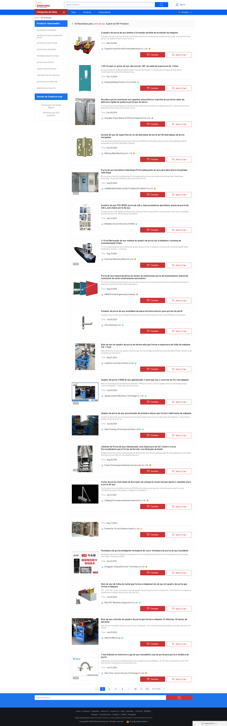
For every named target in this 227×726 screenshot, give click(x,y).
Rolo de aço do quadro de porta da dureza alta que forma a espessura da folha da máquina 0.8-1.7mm (145, 345)
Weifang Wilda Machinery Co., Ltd (118, 153)
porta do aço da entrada (47, 43)
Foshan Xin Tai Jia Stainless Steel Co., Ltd (121, 529)
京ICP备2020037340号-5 (139, 722)
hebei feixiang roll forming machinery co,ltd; (122, 429)
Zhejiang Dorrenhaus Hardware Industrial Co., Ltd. (125, 500)
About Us (104, 711)
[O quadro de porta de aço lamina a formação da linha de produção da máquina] (85, 45)
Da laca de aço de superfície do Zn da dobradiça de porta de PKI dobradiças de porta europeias (142, 136)
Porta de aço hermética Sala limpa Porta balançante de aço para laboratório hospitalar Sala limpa (144, 171)
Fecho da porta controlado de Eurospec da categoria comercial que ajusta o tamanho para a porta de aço (146, 483)
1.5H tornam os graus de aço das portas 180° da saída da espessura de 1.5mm (139, 66)
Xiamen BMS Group (112, 638)
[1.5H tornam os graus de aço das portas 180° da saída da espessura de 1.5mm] (85, 78)
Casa (73, 12)
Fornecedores (104, 12)
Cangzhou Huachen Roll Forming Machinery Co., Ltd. (126, 49)
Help (122, 711)
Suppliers (95, 711)
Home (78, 711)
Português (185, 12)
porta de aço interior (45, 62)
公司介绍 (138, 711)
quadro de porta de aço (46, 69)
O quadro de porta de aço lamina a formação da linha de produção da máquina (139, 32)
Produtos (87, 12)
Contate (154, 55)
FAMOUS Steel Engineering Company (119, 294)
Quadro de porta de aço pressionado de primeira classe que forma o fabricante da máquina (146, 413)
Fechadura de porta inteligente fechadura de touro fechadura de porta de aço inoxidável (144, 550)
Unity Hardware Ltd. (112, 325)
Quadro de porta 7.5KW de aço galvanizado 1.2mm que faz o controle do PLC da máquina (145, 380)
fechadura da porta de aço (48, 56)
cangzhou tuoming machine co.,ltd (119, 363)
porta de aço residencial (47, 82)
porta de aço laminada (46, 49)
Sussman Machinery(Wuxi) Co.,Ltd (118, 259)
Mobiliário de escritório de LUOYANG (119, 224)
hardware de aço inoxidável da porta (49, 36)
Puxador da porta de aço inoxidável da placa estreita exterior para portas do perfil (141, 311)
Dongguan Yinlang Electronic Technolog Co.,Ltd (124, 567)
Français (94, 714)
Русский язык (105, 714)
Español (116, 714)
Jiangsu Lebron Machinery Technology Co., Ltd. (124, 396)
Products (86, 711)
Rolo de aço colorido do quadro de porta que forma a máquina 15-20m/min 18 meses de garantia (144, 620)
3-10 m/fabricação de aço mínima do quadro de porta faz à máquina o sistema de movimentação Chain (141, 241)
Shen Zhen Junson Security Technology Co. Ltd (124, 673)
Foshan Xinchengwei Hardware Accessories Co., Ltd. (126, 465)
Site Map (129, 711)
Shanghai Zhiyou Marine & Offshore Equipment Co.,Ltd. (127, 118)
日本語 (123, 714)
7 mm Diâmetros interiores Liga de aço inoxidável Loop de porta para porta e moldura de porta (145, 655)
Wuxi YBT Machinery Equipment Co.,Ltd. (121, 603)
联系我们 (147, 711)
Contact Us (114, 711)
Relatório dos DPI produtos (51, 113)
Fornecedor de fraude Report (51, 106)
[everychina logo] (42, 5)
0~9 (150, 718)
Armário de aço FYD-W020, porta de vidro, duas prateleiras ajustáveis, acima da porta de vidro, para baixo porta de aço (145, 206)
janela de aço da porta (46, 88)
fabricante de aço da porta (48, 75)
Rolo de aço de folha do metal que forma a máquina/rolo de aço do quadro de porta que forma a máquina (144, 585)
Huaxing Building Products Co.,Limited (120, 82)
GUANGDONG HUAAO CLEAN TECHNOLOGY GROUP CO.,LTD (128, 189)
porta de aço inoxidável (46, 30)
